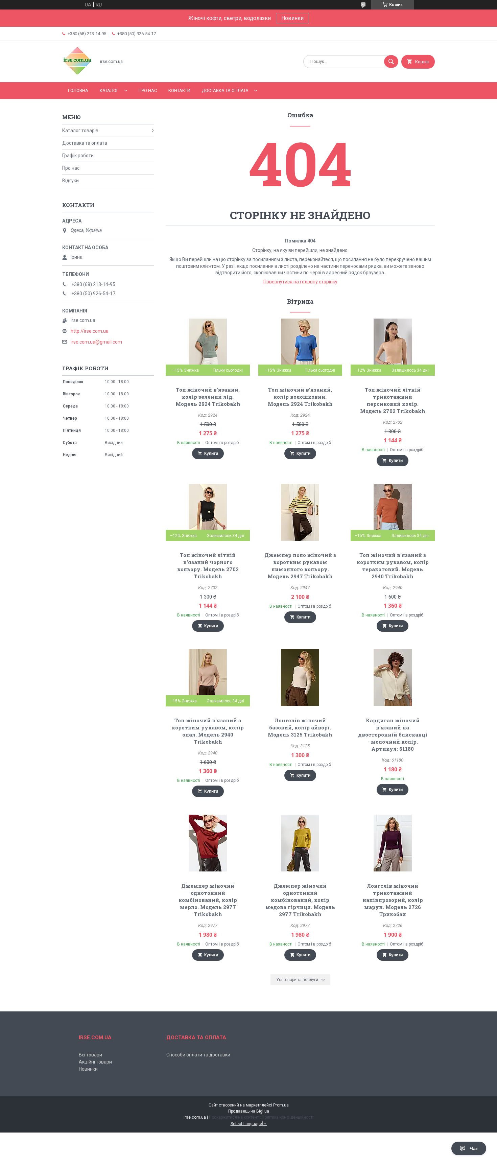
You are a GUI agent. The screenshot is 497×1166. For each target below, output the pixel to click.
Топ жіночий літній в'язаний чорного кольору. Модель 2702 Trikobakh (208, 566)
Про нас (148, 90)
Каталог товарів (80, 130)
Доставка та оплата (225, 90)
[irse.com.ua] (77, 73)
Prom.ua (281, 1105)
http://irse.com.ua (90, 331)
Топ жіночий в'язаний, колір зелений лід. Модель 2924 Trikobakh (207, 396)
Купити (211, 453)
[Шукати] (391, 61)
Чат (474, 1148)
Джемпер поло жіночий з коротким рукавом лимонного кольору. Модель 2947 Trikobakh (300, 566)
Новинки (292, 18)
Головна (78, 90)
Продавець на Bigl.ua (248, 1111)
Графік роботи (78, 155)
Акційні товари (95, 1062)
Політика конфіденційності (287, 1117)
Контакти (179, 90)
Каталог (109, 90)
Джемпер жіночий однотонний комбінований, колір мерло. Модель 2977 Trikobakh (208, 899)
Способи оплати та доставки (198, 1054)
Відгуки (70, 180)
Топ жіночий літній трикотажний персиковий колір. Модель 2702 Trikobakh (392, 400)
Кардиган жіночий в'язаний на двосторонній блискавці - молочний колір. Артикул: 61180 (392, 734)
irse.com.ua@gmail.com (96, 342)
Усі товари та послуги (297, 979)
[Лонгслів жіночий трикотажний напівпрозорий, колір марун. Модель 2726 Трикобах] (393, 843)
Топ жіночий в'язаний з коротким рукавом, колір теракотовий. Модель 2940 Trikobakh (393, 566)
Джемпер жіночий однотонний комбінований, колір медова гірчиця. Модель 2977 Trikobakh (300, 899)
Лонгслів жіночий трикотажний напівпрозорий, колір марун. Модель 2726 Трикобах (392, 899)
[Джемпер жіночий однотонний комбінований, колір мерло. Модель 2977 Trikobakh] (208, 843)
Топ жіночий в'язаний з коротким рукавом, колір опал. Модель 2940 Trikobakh (208, 731)
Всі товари (90, 1054)
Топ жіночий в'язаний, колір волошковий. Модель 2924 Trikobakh (300, 396)
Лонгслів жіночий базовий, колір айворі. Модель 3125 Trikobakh (300, 727)
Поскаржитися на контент (234, 1117)
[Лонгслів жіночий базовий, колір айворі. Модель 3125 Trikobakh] (300, 677)
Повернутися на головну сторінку (300, 281)
